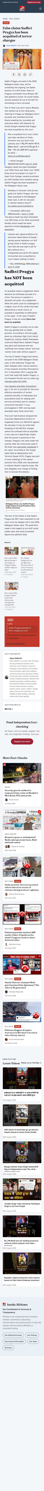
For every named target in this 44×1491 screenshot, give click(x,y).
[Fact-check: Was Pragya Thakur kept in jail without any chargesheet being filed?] (12, 586)
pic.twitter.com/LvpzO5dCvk (20, 206)
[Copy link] (30, 74)
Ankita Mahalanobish (16, 1039)
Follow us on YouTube (31, 1063)
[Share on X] (19, 74)
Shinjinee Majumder (16, 992)
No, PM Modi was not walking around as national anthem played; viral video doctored (21, 1243)
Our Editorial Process (13, 1335)
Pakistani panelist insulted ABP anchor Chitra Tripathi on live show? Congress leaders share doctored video (20, 936)
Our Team (33, 1341)
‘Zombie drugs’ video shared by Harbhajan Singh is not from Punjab (22, 1205)
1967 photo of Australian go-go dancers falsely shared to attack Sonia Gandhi (21, 1131)
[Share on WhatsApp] (25, 74)
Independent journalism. (10, 2)
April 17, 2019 (31, 164)
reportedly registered (26, 447)
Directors (8, 1348)
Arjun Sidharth (11, 45)
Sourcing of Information (14, 1341)
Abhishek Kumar (15, 944)
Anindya (21, 846)
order (34, 333)
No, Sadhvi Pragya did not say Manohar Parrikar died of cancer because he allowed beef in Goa (27, 565)
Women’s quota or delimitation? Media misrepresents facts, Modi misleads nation (21, 840)
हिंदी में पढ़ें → (9, 709)
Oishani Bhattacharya (16, 894)
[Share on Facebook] (13, 74)
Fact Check (14, 19)
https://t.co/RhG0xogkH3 (19, 156)
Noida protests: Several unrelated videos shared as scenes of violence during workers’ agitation (22, 887)
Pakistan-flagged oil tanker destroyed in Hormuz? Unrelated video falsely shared (21, 1032)
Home (5, 19)
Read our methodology (16, 644)
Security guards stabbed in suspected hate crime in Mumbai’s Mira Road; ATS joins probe (21, 793)
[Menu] (40, 9)
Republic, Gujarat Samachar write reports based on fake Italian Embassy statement (22, 1279)
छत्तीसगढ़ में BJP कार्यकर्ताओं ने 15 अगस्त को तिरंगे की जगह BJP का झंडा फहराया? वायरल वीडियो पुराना (21, 1094)
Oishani (14, 846)
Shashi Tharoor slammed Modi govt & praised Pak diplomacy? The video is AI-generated (22, 985)
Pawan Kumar (14, 800)
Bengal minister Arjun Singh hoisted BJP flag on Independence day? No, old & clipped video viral (21, 1169)
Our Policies (32, 1335)
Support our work (34, 2)
